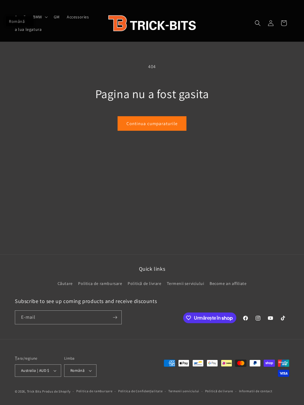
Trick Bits (34, 391)
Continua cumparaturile (152, 123)
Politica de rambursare (100, 283)
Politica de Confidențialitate (140, 391)
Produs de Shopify (56, 391)
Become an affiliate (228, 283)
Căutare (65, 283)
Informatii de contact (256, 391)
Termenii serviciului (185, 283)
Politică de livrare (144, 283)
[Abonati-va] (114, 317)
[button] (39, 17)
